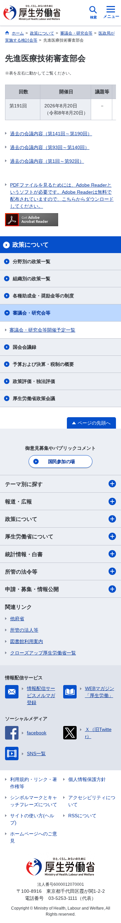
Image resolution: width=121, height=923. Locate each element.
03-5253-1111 (62, 898)
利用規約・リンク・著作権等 (33, 783)
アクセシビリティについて (91, 801)
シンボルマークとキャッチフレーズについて (33, 801)
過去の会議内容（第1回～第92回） (47, 161)
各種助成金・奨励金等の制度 (43, 295)
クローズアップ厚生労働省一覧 (43, 652)
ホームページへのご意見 (33, 837)
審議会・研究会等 (31, 312)
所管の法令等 (21, 572)
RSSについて (82, 815)
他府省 (17, 618)
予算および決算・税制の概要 (43, 364)
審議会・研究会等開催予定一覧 (42, 330)
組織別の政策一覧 (31, 278)
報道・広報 (18, 501)
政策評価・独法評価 (34, 381)
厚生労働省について (29, 536)
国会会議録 (24, 347)
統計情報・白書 (24, 554)
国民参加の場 (61, 461)
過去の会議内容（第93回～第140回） (49, 147)
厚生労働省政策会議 (34, 398)
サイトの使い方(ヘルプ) (32, 819)
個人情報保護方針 (87, 779)
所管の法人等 (24, 630)
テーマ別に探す (24, 484)
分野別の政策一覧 (31, 261)
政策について (21, 519)
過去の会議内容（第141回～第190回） (51, 133)
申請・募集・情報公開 (32, 589)
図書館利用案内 (26, 641)
